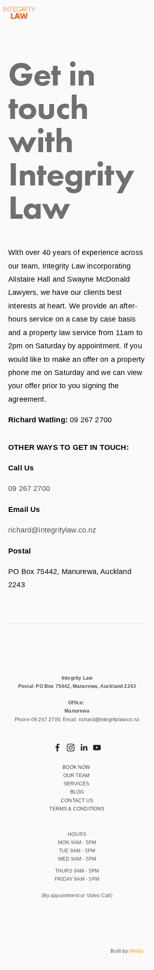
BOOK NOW (77, 767)
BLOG (77, 792)
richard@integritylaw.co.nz (52, 530)
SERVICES (77, 784)
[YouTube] (97, 747)
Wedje (136, 951)
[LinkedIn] (84, 747)
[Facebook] (57, 747)
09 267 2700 (29, 488)
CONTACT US (77, 800)
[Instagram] (71, 747)
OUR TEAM (77, 775)
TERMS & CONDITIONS (76, 809)
